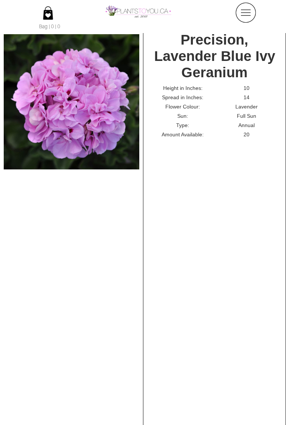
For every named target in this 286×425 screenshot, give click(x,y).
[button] (246, 12)
